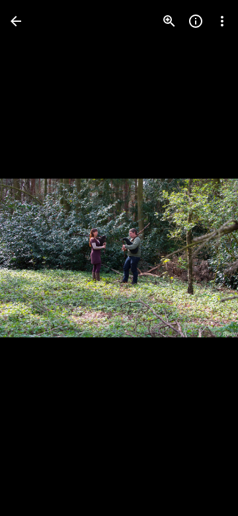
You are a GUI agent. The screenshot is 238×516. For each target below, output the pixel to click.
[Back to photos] (16, 21)
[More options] (222, 21)
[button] (37, 258)
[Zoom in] (169, 21)
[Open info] (195, 21)
